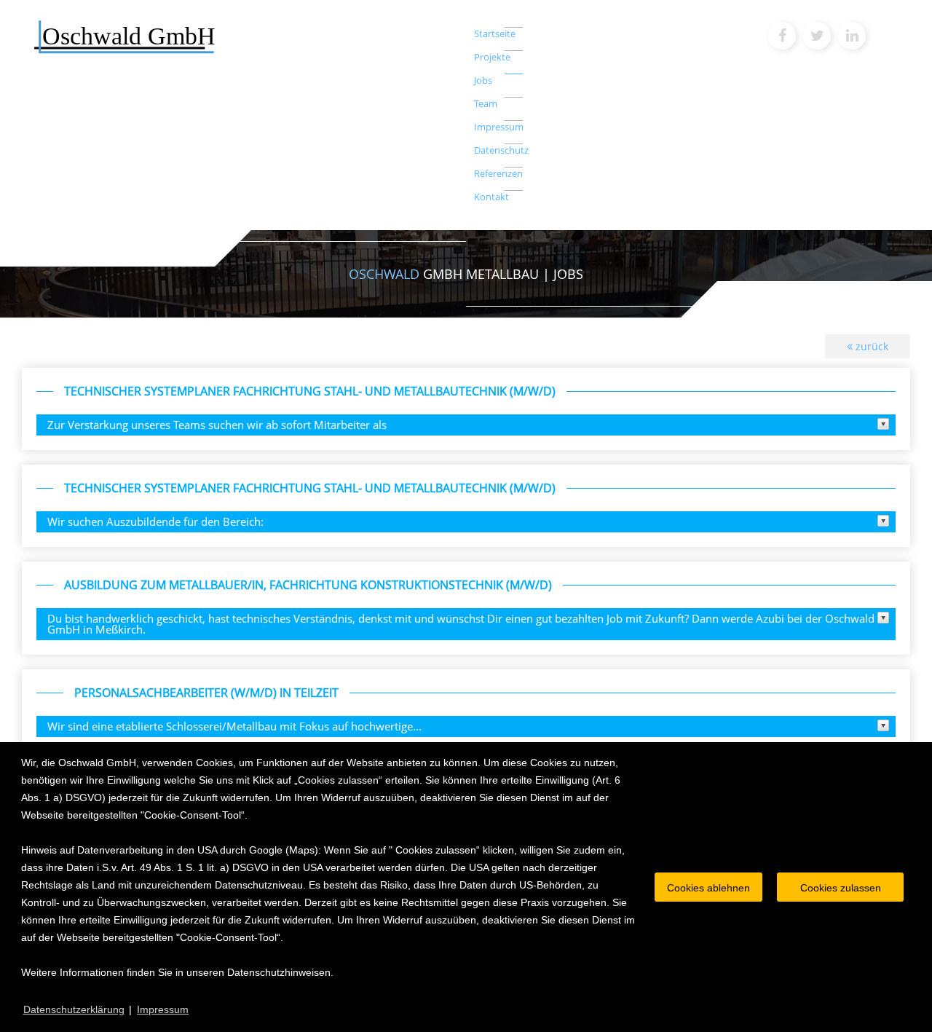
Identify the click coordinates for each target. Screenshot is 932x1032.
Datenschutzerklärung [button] (74, 1009)
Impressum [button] (163, 1009)
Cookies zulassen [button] (840, 888)
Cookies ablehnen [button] (708, 888)
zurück (870, 346)
